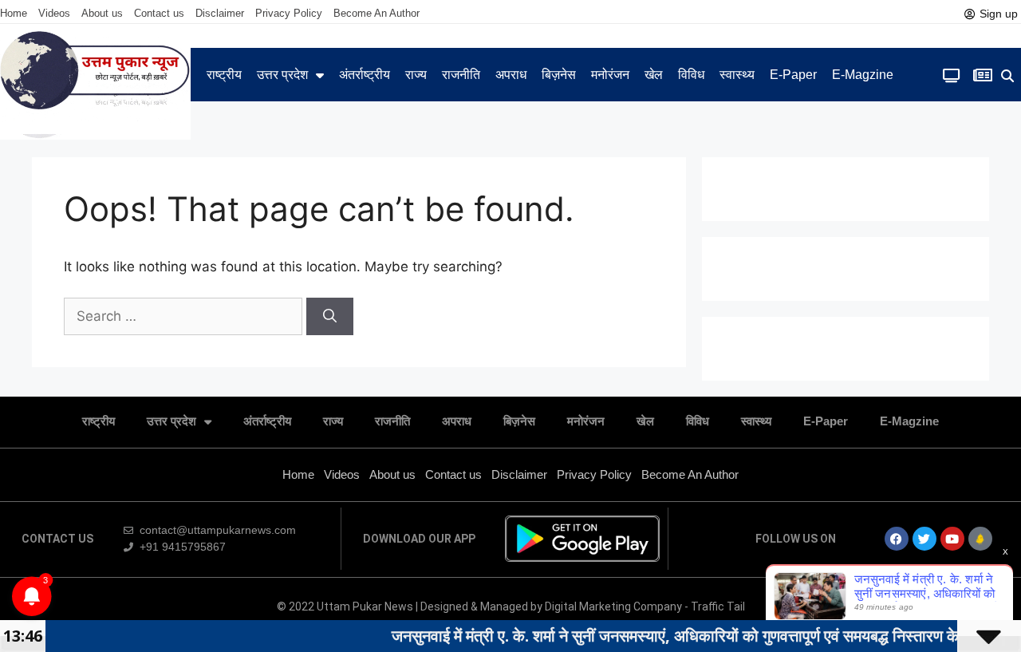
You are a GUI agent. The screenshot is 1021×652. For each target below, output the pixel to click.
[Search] (329, 317)
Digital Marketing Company (614, 606)
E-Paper (793, 74)
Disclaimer (219, 13)
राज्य (416, 74)
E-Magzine (862, 74)
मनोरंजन (610, 74)
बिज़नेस (559, 74)
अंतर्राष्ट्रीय (364, 74)
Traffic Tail (718, 606)
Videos (54, 13)
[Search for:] (185, 316)
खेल (654, 74)
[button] (1007, 76)
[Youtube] (952, 539)
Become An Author (376, 13)
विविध (691, 74)
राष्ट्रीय (224, 74)
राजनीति (461, 74)
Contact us (159, 13)
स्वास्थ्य (737, 74)
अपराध (510, 74)
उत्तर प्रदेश (282, 74)
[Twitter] (924, 539)
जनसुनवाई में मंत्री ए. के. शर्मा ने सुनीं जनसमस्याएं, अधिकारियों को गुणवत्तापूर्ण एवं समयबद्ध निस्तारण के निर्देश (674, 635)
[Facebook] (897, 539)
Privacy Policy (288, 13)
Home (13, 13)
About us (102, 13)
